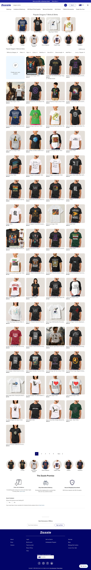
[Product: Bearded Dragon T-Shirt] (35, 287)
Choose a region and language (44, 554)
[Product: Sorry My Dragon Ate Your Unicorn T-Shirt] (55, 360)
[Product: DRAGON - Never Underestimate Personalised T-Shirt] (35, 262)
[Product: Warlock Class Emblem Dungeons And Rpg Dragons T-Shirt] (75, 65)
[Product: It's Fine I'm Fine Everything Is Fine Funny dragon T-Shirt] (75, 262)
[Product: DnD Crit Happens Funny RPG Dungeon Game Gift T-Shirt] (35, 213)
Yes (9, 502)
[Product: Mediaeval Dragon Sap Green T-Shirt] (35, 115)
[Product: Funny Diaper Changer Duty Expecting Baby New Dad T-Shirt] (15, 115)
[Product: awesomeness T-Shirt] (75, 140)
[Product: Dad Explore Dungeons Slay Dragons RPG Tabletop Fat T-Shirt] (55, 287)
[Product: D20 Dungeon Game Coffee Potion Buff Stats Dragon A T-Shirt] (75, 164)
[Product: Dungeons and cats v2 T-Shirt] (35, 238)
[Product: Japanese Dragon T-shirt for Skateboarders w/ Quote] (75, 311)
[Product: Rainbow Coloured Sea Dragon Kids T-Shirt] (55, 115)
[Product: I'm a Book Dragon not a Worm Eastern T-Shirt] (35, 385)
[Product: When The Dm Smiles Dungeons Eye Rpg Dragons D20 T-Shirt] (15, 189)
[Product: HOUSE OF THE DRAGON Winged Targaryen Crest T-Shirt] (55, 65)
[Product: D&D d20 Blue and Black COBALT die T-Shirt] (35, 140)
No (14, 502)
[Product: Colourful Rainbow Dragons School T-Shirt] (55, 91)
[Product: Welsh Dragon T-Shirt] (15, 287)
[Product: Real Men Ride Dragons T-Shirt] (15, 91)
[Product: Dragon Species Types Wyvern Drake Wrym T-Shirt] (55, 336)
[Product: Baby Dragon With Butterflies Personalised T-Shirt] (55, 311)
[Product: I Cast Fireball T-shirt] (75, 213)
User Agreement (53, 568)
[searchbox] (39, 5)
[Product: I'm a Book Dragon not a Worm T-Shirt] (15, 409)
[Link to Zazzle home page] (6, 5)
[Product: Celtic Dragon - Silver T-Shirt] (75, 409)
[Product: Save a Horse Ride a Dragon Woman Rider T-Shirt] (55, 409)
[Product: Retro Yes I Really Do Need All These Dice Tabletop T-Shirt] (35, 311)
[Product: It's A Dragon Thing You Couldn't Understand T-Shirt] (55, 262)
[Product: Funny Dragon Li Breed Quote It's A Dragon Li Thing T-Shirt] (35, 336)
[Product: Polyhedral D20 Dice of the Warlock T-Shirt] (35, 91)
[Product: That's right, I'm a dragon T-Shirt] (15, 140)
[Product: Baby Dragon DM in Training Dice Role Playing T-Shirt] (15, 385)
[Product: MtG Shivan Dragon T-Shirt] (55, 213)
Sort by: (77, 52)
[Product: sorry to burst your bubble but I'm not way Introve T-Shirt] (15, 434)
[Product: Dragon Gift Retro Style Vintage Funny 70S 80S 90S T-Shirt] (55, 189)
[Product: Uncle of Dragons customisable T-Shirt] (35, 164)
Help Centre (41, 505)
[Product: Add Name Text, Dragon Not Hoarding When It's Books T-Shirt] (15, 238)
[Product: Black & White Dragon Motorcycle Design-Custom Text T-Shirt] (75, 336)
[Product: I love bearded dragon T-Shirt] (75, 385)
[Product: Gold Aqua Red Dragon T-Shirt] (35, 65)
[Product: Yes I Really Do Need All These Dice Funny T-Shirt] (35, 189)
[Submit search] (65, 5)
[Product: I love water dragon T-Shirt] (55, 385)
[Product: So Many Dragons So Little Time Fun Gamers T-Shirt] (15, 336)
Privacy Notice (59, 568)
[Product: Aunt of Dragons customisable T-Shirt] (55, 164)
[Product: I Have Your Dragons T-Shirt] (75, 287)
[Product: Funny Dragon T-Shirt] (75, 238)
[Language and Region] (81, 5)
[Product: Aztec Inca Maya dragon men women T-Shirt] (75, 115)
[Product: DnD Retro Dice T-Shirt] (15, 164)
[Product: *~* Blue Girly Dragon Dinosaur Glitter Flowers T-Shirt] (15, 311)
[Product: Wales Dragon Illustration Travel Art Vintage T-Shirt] (35, 360)
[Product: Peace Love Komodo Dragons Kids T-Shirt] (15, 262)
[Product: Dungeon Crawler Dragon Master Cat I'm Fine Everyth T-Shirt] (75, 91)
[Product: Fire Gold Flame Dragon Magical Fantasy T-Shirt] (75, 360)
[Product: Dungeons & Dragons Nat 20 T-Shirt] (55, 140)
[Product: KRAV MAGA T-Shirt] (35, 409)
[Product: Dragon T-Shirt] (75, 189)
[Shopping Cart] (87, 5)
